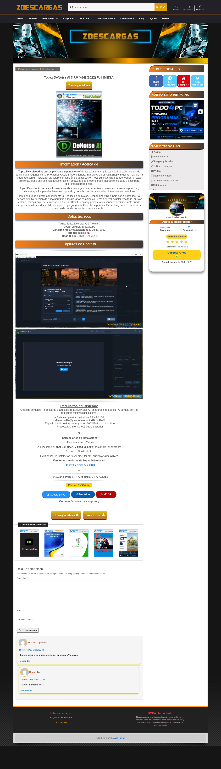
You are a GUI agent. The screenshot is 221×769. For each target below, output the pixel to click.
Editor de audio (161, 156)
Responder (24, 661)
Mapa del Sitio (61, 722)
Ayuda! (153, 18)
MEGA (107, 494)
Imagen (34, 69)
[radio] (168, 242)
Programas (23, 69)
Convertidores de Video (166, 180)
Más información (160, 725)
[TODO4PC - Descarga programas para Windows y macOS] (176, 119)
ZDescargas (119, 738)
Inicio (20, 18)
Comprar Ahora (176, 252)
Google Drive (57, 494)
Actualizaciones (106, 18)
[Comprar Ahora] (177, 256)
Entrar (165, 18)
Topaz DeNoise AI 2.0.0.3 (80, 465)
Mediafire (84, 494)
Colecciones (127, 18)
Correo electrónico (25, 620)
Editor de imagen (48, 69)
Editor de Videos (163, 175)
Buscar (161, 7)
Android (32, 18)
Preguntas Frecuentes (61, 717)
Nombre (21, 610)
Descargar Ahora (79, 85)
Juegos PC (69, 18)
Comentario (22, 578)
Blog (141, 18)
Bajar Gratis (93, 515)
